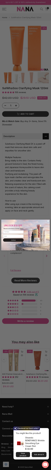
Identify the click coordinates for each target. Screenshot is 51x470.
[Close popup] (46, 430)
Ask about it (39, 454)
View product (23, 454)
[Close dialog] (48, 221)
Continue (13, 240)
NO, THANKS (13, 244)
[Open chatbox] (45, 464)
